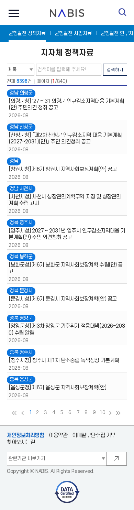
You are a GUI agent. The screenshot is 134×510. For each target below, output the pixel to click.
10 (102, 412)
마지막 (118, 413)
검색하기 (115, 69)
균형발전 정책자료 (27, 33)
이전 (22, 413)
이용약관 (58, 435)
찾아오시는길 (21, 442)
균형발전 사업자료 (73, 33)
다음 (110, 413)
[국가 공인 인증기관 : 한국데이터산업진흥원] (67, 483)
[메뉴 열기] (12, 13)
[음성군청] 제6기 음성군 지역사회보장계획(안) (57, 388)
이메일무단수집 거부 (93, 435)
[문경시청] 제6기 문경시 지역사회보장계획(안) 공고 (63, 299)
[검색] (122, 12)
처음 (14, 413)
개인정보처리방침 (25, 435)
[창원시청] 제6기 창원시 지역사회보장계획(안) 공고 (63, 169)
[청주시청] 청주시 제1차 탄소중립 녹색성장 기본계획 (64, 360)
